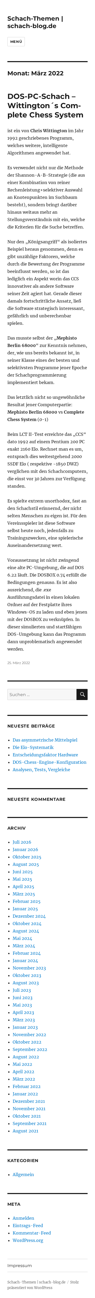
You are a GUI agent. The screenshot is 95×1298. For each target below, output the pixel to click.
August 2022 (26, 1056)
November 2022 (29, 1034)
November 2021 (29, 1108)
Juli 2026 (22, 842)
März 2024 (24, 945)
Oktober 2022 (27, 1042)
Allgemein (23, 1174)
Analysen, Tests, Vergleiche (41, 769)
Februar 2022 (27, 1086)
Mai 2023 (22, 1005)
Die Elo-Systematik (33, 747)
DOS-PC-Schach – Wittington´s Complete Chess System (45, 105)
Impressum (19, 1265)
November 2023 (29, 968)
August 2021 (25, 1131)
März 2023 (24, 1019)
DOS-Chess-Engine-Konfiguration (50, 762)
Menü (16, 41)
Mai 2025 (22, 879)
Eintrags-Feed (28, 1225)
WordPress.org (28, 1240)
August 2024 (26, 931)
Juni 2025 (23, 871)
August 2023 (26, 982)
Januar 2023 (25, 1027)
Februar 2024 (27, 953)
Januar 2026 (25, 849)
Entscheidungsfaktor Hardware (45, 754)
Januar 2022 (25, 1093)
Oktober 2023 (27, 975)
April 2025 (23, 886)
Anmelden (23, 1218)
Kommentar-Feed (32, 1233)
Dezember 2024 (29, 916)
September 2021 (29, 1123)
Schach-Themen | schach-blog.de (35, 22)
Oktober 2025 (27, 857)
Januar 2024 (25, 960)
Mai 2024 (22, 938)
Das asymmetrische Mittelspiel (45, 740)
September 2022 (30, 1049)
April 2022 (23, 1071)
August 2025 (26, 864)
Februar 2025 (27, 901)
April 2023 (23, 1012)
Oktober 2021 (27, 1116)
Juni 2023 (22, 997)
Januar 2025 (25, 908)
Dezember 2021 (29, 1101)
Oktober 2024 (27, 923)
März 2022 (24, 1079)
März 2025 (24, 894)
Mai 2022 (22, 1064)
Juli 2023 (22, 990)
